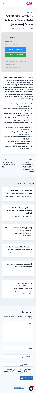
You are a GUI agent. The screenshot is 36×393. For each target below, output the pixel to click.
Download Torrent (14, 55)
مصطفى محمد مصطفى (20, 292)
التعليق (29, 323)
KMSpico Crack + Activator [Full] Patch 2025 (9, 163)
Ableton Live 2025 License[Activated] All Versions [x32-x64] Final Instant (20, 286)
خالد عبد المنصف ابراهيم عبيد (19, 233)
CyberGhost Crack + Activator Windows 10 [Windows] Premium (19, 192)
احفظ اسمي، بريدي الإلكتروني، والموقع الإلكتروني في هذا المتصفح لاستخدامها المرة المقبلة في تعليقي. (17, 371)
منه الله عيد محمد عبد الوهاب (19, 270)
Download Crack (14, 49)
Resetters (30, 13)
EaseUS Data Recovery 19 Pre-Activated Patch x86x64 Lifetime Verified (28, 165)
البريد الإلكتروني (27, 356)
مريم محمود (23, 253)
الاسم (30, 348)
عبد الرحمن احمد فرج (21, 196)
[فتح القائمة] (3, 3)
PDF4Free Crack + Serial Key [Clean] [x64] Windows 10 (18, 229)
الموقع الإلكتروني (26, 365)
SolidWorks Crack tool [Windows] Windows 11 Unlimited (19, 265)
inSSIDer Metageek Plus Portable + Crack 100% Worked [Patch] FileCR (18, 248)
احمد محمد (25, 28)
